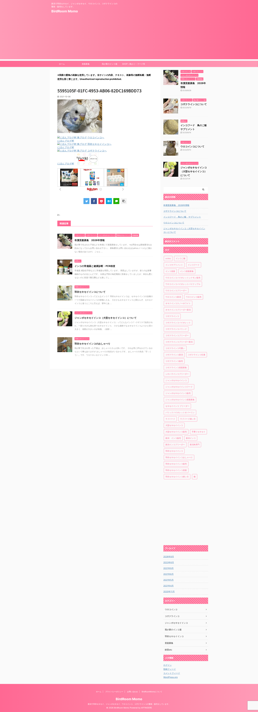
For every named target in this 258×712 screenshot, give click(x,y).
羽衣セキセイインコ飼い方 (177, 476)
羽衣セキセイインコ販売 (176, 464)
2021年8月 (168, 574)
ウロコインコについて (192, 146)
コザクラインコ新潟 (174, 354)
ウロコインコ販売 (193, 297)
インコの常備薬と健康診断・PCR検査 (95, 265)
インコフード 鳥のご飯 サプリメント (182, 217)
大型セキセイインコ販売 (176, 431)
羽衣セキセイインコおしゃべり (179, 457)
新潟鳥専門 (194, 444)
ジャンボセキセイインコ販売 (178, 393)
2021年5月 (168, 580)
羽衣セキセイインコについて (90, 291)
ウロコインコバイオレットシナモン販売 (182, 277)
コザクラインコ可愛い (175, 348)
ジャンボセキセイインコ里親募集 (180, 399)
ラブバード (170, 419)
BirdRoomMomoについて (152, 692)
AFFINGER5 (146, 708)
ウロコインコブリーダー (176, 290)
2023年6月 (168, 562)
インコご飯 (180, 258)
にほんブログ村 (65, 140)
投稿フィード (169, 669)
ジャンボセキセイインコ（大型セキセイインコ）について (106, 317)
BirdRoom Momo (64, 11)
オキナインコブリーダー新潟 (178, 310)
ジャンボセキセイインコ (176, 380)
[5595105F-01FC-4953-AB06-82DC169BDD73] (109, 201)
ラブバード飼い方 (188, 419)
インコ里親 (170, 271)
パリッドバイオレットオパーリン (180, 412)
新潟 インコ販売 (173, 438)
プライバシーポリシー (114, 692)
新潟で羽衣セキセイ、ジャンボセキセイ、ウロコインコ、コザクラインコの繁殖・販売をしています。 (129, 704)
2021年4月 (168, 585)
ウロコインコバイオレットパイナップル (182, 284)
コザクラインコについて (194, 104)
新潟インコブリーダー (175, 444)
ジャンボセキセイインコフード (179, 387)
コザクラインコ (172, 316)
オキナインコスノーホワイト (178, 303)
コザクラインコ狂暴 (196, 354)
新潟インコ (191, 438)
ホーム (62, 64)
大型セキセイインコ (174, 425)
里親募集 (86, 64)
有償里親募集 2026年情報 (90, 240)
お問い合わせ (132, 692)
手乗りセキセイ (198, 431)
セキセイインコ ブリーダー (177, 406)
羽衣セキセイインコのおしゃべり (92, 343)
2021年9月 (168, 568)
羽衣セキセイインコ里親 (176, 470)
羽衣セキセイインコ (174, 451)
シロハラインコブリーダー (177, 374)
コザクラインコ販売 (174, 361)
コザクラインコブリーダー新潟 (179, 342)
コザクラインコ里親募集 (176, 367)
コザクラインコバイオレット (178, 322)
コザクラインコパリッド (176, 329)
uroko (168, 258)
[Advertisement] (129, 38)
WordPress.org (170, 677)
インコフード (193, 265)
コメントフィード (171, 673)
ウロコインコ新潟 (173, 297)
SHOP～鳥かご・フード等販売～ (133, 65)
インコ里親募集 (187, 271)
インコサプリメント (174, 265)
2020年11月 (169, 591)
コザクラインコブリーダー (177, 335)
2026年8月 (168, 556)
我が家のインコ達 (109, 64)
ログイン (167, 665)
